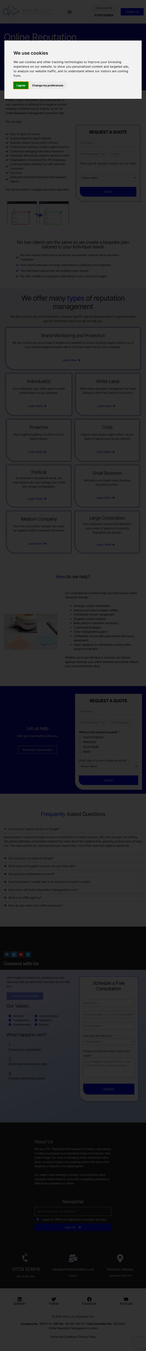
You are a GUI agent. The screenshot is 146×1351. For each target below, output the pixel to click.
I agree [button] (21, 85)
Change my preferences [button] (47, 85)
